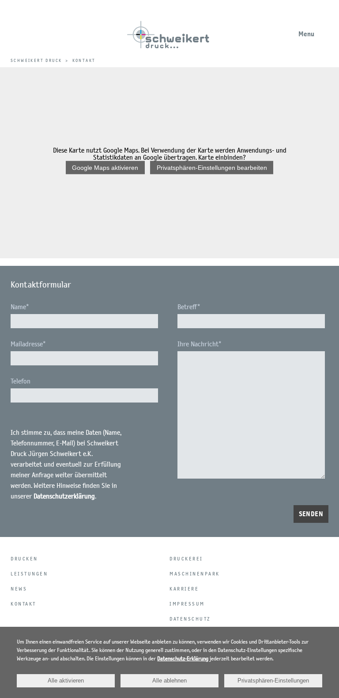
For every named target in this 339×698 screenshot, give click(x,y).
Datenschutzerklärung (64, 496)
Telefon (20, 381)
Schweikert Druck (36, 60)
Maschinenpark (195, 574)
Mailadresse (28, 344)
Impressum (187, 604)
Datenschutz (190, 619)
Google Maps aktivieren (105, 167)
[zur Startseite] (168, 39)
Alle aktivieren (66, 680)
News (19, 589)
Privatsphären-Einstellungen (273, 680)
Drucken (24, 559)
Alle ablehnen (169, 680)
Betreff (188, 307)
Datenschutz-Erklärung (182, 658)
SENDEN (311, 514)
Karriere (184, 589)
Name (20, 307)
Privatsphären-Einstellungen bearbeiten (212, 167)
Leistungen (29, 574)
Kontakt (23, 604)
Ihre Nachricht (199, 344)
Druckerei (186, 559)
